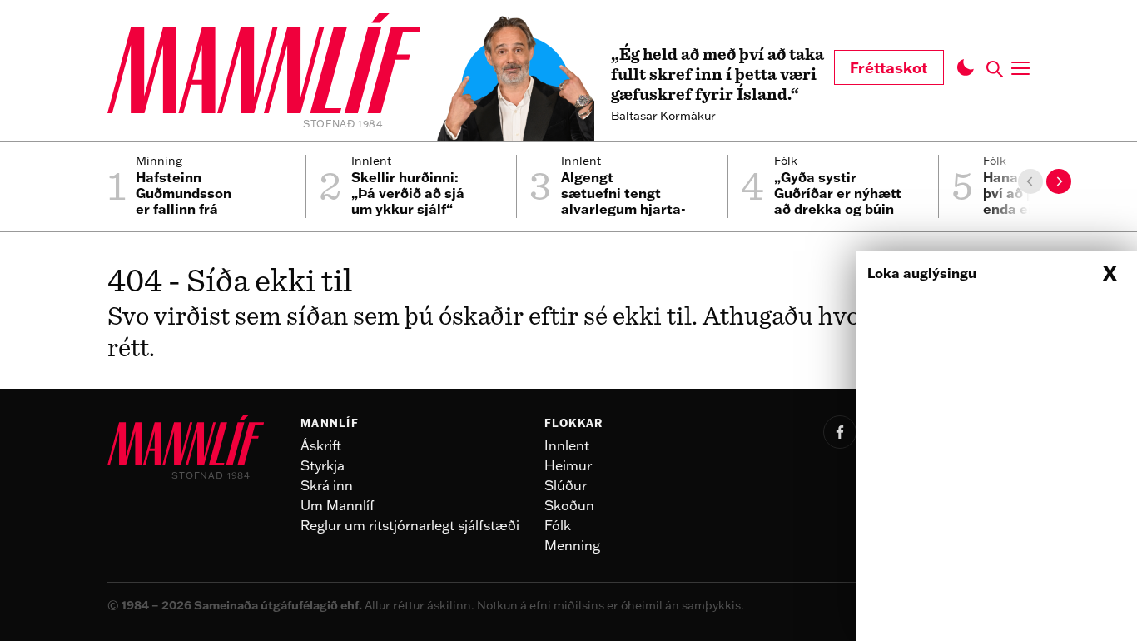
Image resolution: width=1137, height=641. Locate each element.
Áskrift (320, 445)
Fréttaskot (889, 67)
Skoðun (569, 505)
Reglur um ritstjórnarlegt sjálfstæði (409, 525)
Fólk (557, 525)
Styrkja (322, 465)
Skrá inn (326, 485)
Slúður (565, 485)
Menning (572, 545)
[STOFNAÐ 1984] (263, 65)
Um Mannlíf (337, 505)
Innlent (566, 445)
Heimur (568, 465)
